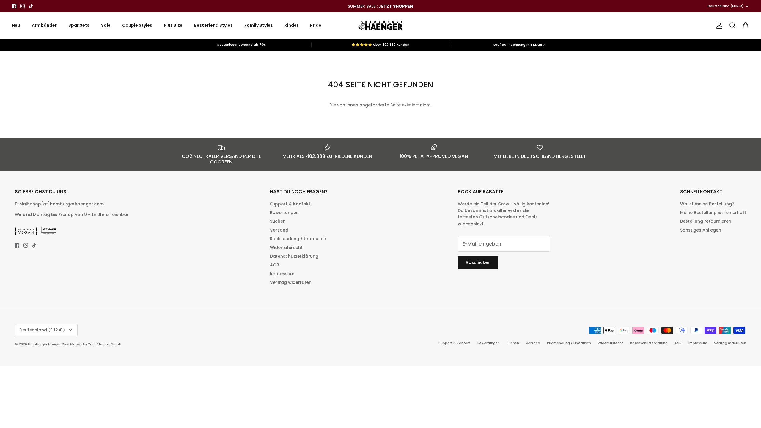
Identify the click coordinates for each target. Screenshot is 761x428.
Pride (315, 25)
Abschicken (478, 262)
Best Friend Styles (213, 25)
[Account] (718, 25)
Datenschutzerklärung (294, 256)
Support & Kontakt (290, 204)
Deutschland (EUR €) (725, 6)
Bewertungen (284, 212)
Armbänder (44, 25)
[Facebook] (14, 6)
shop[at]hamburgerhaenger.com (67, 204)
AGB (274, 265)
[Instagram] (22, 6)
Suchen (278, 221)
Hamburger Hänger (44, 344)
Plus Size (173, 25)
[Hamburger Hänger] (380, 25)
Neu (16, 25)
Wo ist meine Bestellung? (707, 204)
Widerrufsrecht (286, 248)
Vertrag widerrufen (291, 282)
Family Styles (258, 25)
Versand (279, 230)
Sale (106, 25)
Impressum (282, 274)
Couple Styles (137, 25)
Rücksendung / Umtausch (298, 239)
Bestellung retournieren (705, 221)
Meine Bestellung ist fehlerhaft (713, 212)
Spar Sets (78, 25)
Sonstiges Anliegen (700, 230)
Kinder (291, 25)
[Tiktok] (31, 6)
